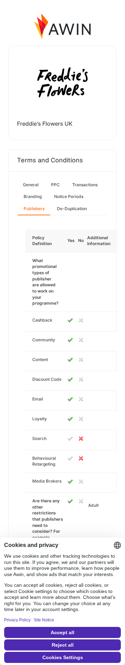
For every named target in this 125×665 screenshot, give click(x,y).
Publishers (34, 208)
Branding (33, 196)
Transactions (85, 184)
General (31, 184)
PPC (55, 184)
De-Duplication (72, 208)
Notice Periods (68, 196)
